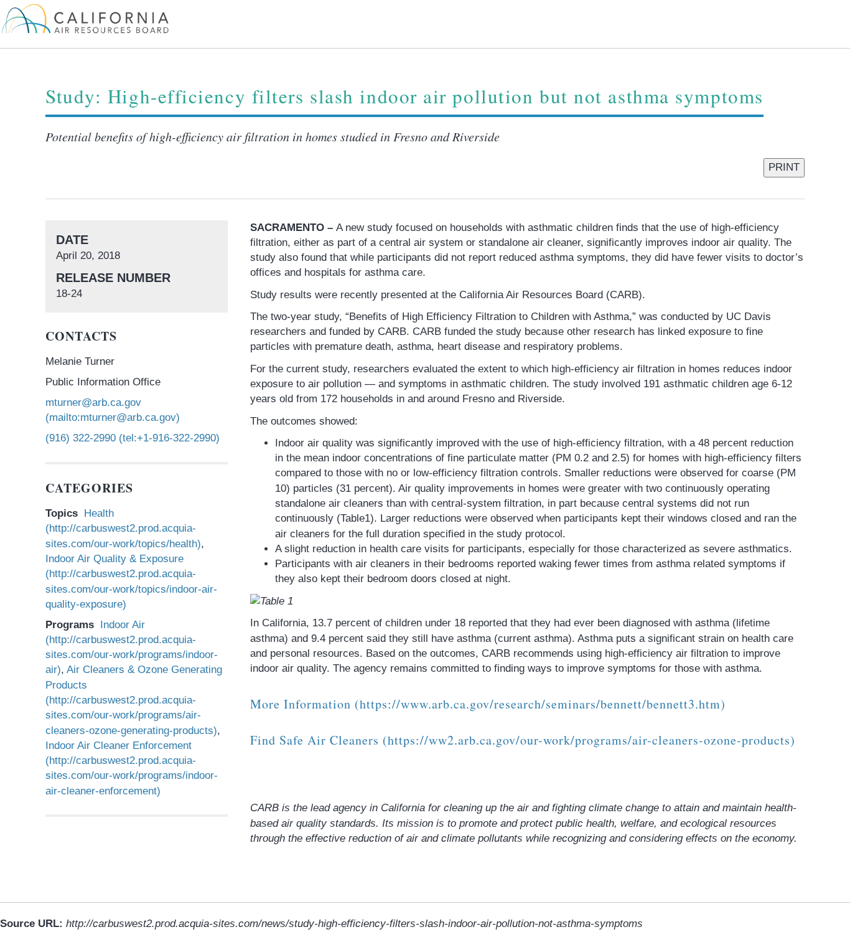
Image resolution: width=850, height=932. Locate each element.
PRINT (784, 167)
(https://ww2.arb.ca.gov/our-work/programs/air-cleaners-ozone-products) (522, 740)
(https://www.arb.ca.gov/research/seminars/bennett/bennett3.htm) (488, 703)
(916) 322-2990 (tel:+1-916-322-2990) (132, 438)
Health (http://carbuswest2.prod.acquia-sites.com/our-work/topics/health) (123, 528)
